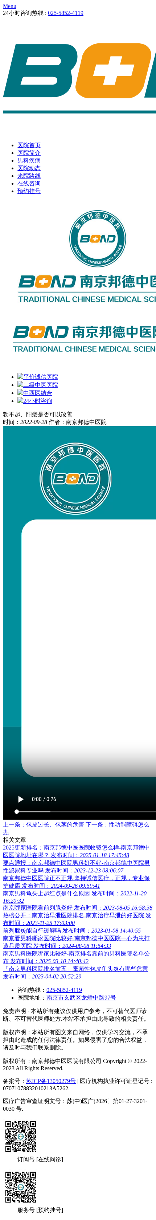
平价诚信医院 (40, 377)
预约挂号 (29, 191)
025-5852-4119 (65, 13)
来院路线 (29, 176)
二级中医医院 (40, 385)
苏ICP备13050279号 (51, 1081)
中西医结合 (37, 393)
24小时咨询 (37, 401)
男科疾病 (29, 160)
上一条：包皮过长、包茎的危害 (43, 824)
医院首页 (29, 145)
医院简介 (29, 153)
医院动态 (29, 168)
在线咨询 (29, 183)
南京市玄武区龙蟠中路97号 (81, 998)
